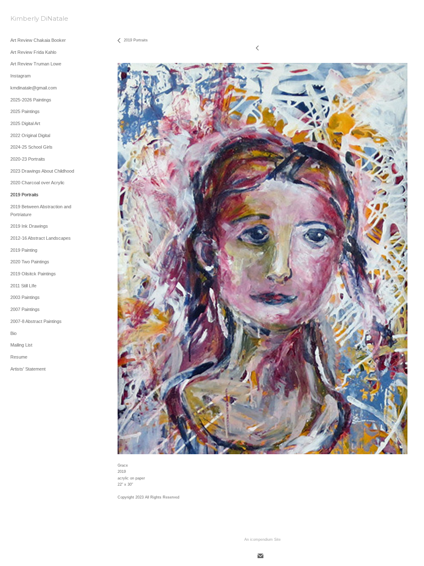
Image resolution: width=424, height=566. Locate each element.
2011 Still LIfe (23, 285)
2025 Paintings (25, 111)
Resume (18, 356)
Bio (13, 333)
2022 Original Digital (30, 135)
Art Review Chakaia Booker (38, 40)
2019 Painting (23, 250)
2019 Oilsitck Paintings (33, 273)
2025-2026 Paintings (30, 99)
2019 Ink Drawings (29, 226)
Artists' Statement (28, 368)
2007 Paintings (25, 309)
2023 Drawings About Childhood (42, 171)
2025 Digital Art (25, 123)
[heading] (31, 18)
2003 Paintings (25, 297)
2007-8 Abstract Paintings (36, 321)
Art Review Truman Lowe (35, 63)
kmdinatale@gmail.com (33, 87)
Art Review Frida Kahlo (33, 52)
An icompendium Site (262, 539)
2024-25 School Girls (31, 147)
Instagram (20, 75)
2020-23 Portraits (27, 159)
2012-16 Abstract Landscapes (40, 238)
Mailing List (21, 344)
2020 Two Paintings (29, 261)
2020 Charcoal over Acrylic (37, 182)
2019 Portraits (24, 194)
